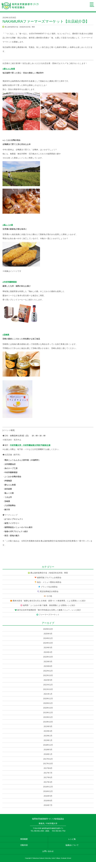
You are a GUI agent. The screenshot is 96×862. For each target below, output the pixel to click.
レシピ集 (72, 839)
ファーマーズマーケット (49, 615)
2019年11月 (48, 717)
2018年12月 (48, 745)
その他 (49, 596)
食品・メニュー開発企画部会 (49, 582)
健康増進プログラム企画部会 (49, 578)
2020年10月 (48, 708)
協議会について (72, 845)
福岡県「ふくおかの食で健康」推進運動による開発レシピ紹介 (49, 605)
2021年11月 (48, 685)
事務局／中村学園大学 (48, 823)
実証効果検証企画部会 (49, 591)
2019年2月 (48, 736)
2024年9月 (48, 648)
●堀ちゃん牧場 (8, 69)
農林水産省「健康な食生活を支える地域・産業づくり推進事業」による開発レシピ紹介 (49, 601)
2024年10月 (48, 643)
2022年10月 (48, 675)
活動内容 (24, 845)
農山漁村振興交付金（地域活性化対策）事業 (20, 27)
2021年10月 (48, 689)
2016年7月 (48, 805)
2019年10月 (48, 722)
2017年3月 (48, 782)
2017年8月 (48, 768)
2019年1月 (48, 740)
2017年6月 (48, 777)
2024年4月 (48, 652)
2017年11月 (48, 759)
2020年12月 (48, 699)
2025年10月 (48, 629)
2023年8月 (48, 666)
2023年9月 (48, 662)
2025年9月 (48, 634)
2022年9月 (48, 680)
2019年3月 (48, 731)
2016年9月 (48, 796)
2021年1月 (48, 694)
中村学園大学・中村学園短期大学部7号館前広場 (30, 445)
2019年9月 (48, 726)
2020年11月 (48, 703)
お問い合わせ (48, 851)
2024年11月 (48, 638)
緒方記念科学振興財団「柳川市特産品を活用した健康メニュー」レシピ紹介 (49, 610)
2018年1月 (48, 754)
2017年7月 (48, 773)
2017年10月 (48, 764)
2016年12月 (48, 787)
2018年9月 (48, 750)
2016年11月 (48, 791)
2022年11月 (48, 671)
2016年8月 (48, 801)
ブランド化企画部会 (49, 587)
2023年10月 (48, 657)
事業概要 (24, 839)
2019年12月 (48, 713)
